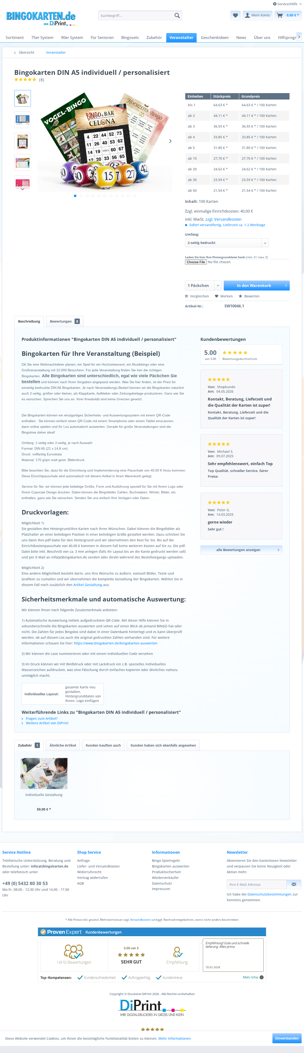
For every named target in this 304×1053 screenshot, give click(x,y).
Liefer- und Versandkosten (98, 866)
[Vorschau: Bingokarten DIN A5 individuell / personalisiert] (22, 98)
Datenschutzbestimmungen (269, 894)
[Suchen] (177, 15)
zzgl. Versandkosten (223, 219)
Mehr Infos (250, 977)
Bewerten (251, 296)
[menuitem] (140, 15)
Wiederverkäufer (165, 877)
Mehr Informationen (174, 1038)
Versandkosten (140, 920)
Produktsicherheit (166, 872)
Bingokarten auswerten (170, 866)
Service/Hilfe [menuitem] (287, 4)
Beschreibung (29, 321)
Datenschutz (162, 883)
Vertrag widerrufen (92, 877)
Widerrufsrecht (89, 872)
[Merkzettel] (235, 15)
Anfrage (83, 860)
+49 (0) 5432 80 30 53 (25, 883)
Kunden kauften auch (103, 745)
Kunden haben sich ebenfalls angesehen (163, 745)
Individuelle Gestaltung (43, 794)
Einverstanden (287, 1038)
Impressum (161, 888)
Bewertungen (64, 321)
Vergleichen (199, 296)
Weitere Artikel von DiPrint (46, 723)
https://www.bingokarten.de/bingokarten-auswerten (115, 643)
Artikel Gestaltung (87, 584)
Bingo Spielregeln (166, 860)
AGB (80, 883)
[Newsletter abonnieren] (293, 884)
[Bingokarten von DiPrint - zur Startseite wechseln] (40, 20)
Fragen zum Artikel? (41, 718)
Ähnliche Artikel (63, 745)
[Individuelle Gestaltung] (43, 773)
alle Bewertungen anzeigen (238, 550)
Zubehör (28, 745)
